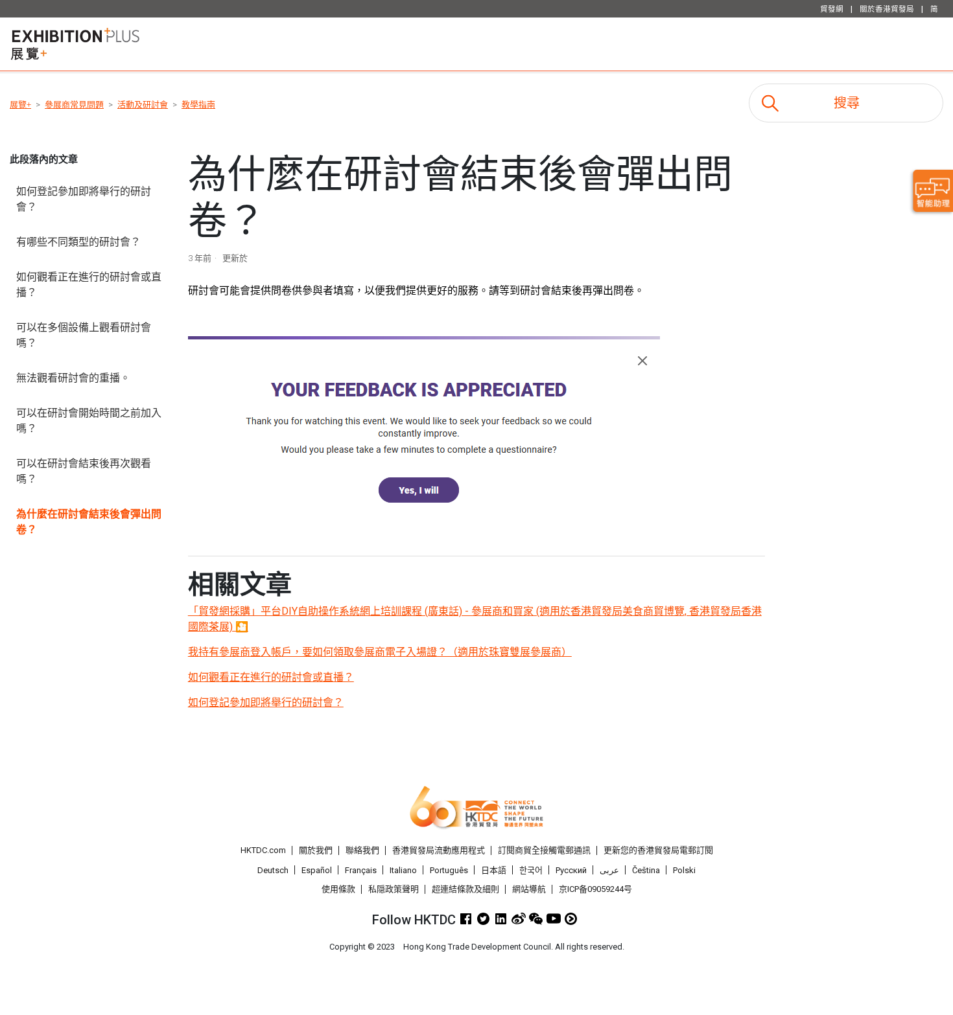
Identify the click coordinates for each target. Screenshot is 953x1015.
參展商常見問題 (74, 104)
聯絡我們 (362, 850)
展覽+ (20, 104)
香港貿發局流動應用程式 (438, 850)
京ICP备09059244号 (595, 889)
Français (361, 870)
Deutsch (272, 870)
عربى (609, 870)
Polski (684, 870)
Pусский (571, 870)
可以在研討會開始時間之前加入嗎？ (88, 421)
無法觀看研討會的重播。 (73, 378)
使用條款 (338, 889)
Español (316, 870)
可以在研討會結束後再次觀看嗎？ (83, 471)
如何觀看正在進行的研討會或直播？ (88, 285)
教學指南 (198, 104)
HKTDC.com (263, 850)
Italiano (403, 870)
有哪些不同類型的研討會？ (78, 242)
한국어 (531, 870)
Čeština (646, 870)
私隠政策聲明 (393, 889)
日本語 (493, 870)
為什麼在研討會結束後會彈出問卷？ (88, 522)
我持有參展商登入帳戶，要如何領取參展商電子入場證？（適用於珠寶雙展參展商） (380, 652)
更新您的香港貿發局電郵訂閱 (658, 850)
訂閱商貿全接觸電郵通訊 (544, 850)
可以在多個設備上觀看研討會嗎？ (83, 335)
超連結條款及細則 (465, 889)
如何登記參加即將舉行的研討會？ (83, 199)
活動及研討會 (142, 104)
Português (449, 870)
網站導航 (529, 889)
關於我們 (316, 850)
